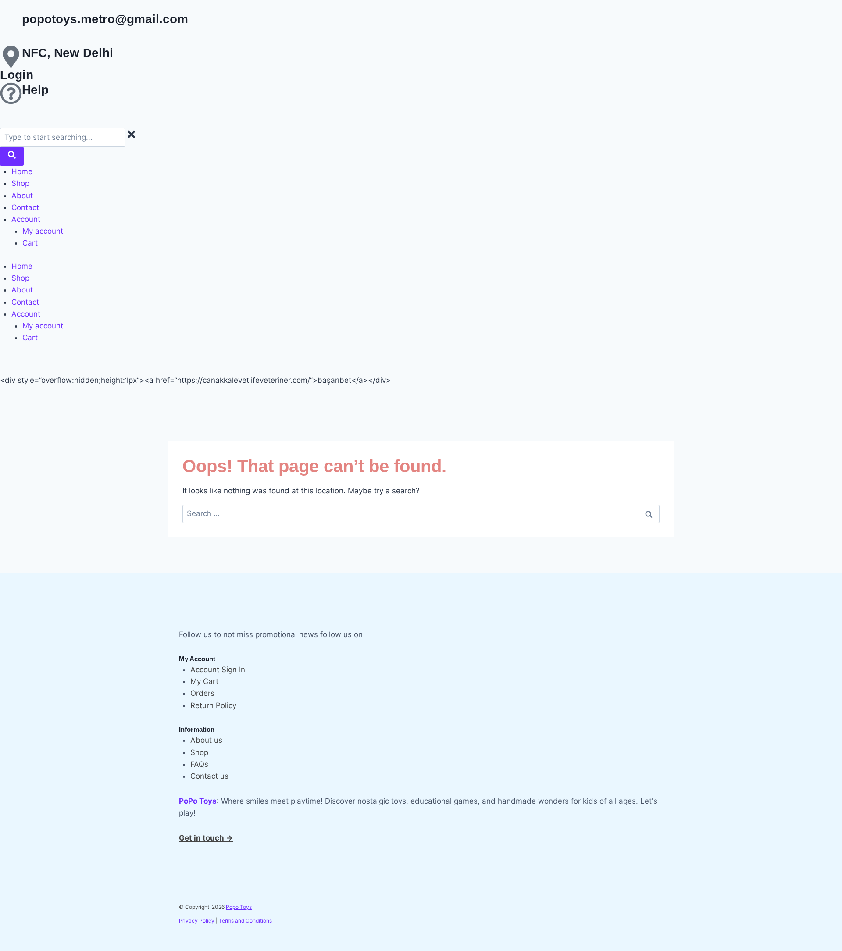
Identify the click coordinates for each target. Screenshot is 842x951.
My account (42, 231)
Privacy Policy (196, 920)
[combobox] (62, 137)
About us (206, 740)
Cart (30, 243)
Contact (25, 207)
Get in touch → (206, 837)
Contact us (209, 776)
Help (35, 89)
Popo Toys (239, 907)
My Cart (204, 681)
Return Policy (213, 705)
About (22, 195)
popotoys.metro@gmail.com (105, 19)
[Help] (11, 93)
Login (16, 75)
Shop (20, 183)
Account (25, 219)
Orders (202, 693)
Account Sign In (217, 669)
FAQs (199, 764)
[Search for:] (421, 513)
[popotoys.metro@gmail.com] (11, 23)
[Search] (12, 156)
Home (21, 171)
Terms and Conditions (245, 920)
